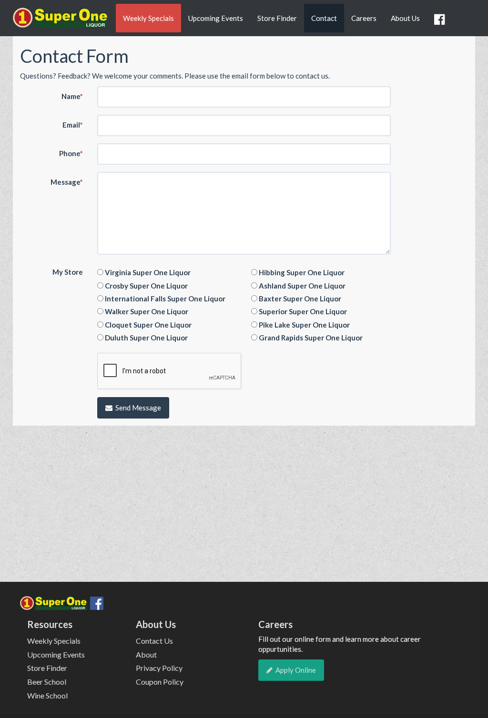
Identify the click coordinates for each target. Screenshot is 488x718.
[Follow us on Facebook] (441, 19)
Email (72, 124)
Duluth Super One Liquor (145, 337)
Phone (71, 153)
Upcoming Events (215, 18)
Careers (363, 18)
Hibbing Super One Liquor (301, 272)
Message (67, 182)
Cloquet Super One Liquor (147, 324)
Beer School (46, 681)
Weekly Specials (148, 18)
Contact (324, 18)
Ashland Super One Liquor (301, 285)
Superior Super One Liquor (302, 311)
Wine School (47, 695)
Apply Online (295, 670)
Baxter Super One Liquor (299, 298)
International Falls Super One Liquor (164, 298)
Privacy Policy (159, 667)
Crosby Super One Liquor (145, 285)
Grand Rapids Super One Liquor (310, 337)
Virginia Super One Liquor (147, 272)
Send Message (138, 407)
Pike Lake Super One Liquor (303, 324)
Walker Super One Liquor (145, 311)
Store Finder (277, 18)
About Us (405, 18)
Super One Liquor (60, 21)
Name (72, 96)
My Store (67, 272)
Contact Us (154, 640)
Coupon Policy (159, 681)
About (146, 654)
